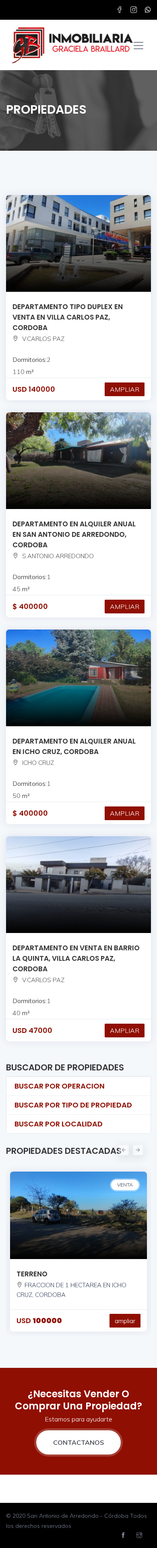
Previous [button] (123, 1149)
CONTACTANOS (78, 1442)
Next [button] (137, 1149)
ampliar (125, 1321)
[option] (78, 1247)
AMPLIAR (124, 389)
